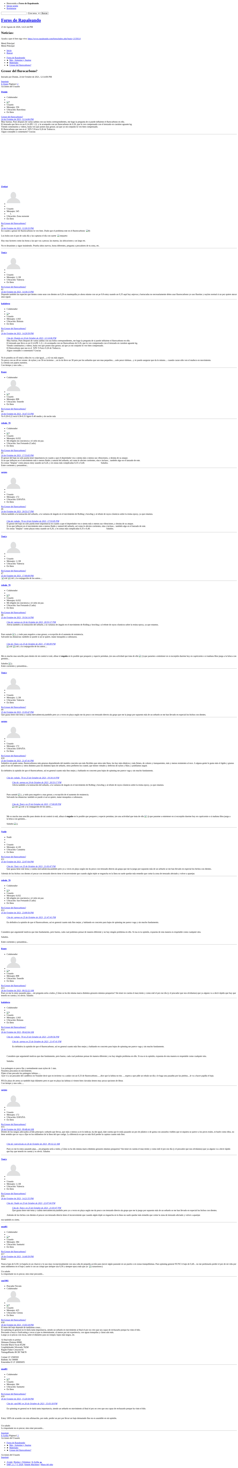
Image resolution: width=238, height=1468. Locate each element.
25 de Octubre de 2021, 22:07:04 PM (17, 862)
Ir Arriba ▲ (37, 1462)
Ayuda (9, 1462)
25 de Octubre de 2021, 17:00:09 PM (17, 576)
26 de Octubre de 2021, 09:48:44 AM (17, 1129)
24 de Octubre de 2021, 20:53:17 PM (17, 511)
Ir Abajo (4, 84)
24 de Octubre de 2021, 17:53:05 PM (17, 455)
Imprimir (5, 81)
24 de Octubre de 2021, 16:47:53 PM (17, 414)
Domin (4, 92)
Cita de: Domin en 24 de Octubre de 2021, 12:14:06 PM (31, 338)
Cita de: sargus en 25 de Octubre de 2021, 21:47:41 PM (31, 917)
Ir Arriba (5, 1435)
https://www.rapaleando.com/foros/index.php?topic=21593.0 (54, 38)
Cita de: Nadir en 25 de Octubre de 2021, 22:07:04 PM (31, 1203)
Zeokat (4, 186)
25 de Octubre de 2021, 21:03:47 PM (17, 712)
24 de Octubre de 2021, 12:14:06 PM (17, 119)
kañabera (5, 303)
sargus (4, 472)
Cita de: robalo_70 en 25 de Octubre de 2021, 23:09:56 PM (33, 1037)
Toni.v (4, 252)
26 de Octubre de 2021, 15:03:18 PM (17, 1325)
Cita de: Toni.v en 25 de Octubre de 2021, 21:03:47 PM (31, 866)
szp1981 (5, 1280)
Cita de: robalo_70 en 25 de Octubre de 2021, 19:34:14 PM (33, 778)
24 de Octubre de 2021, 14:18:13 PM (17, 292)
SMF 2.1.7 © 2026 (15, 1464)
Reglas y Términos (22, 1462)
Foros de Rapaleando (21, 20)
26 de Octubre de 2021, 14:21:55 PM (17, 1198)
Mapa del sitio (47, 1464)
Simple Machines (31, 1464)
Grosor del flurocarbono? (12, 117)
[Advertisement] (119, 160)
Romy (4, 372)
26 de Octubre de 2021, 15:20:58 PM (17, 1399)
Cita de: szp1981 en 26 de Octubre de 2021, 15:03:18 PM (32, 1403)
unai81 (4, 1226)
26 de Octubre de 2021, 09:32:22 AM (17, 990)
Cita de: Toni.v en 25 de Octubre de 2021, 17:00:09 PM (31, 644)
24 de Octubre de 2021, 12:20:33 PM (17, 228)
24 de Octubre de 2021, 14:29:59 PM (17, 333)
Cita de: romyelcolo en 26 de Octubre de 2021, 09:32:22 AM (33, 1144)
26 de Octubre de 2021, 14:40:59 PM (17, 1256)
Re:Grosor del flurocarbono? (13, 223)
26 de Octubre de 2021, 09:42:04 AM (17, 1032)
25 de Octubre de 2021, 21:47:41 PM (17, 760)
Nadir (4, 831)
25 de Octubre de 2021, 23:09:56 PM (17, 913)
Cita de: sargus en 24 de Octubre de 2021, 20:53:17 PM (31, 622)
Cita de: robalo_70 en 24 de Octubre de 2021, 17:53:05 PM (33, 521)
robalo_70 (5, 423)
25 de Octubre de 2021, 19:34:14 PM (17, 617)
